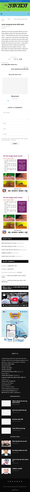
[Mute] (24, 305)
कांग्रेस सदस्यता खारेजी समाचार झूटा (19, 410)
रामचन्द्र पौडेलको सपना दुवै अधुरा (18, 428)
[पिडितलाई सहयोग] (15, 86)
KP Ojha (4, 269)
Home (3, 19)
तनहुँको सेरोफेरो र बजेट (12, 266)
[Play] (3, 305)
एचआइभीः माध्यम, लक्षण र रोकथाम (8, 256)
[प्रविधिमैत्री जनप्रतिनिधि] (6, 471)
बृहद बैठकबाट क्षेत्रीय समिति (17, 419)
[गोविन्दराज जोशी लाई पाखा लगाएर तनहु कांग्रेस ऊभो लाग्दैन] (6, 403)
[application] (15, 299)
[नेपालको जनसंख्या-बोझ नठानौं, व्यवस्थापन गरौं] (6, 462)
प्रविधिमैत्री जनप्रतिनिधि (6, 253)
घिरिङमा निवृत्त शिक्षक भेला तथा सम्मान (9, 243)
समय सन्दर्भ (19, 272)
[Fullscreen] (26, 305)
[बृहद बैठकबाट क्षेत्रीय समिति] (6, 422)
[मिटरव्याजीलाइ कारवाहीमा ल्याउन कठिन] (6, 453)
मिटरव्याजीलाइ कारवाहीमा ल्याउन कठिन (9, 246)
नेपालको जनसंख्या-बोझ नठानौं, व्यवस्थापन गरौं (10, 249)
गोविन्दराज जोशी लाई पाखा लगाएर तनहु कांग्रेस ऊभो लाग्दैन (19, 401)
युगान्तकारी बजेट (11, 269)
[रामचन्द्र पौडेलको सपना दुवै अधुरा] (6, 431)
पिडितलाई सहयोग (15, 96)
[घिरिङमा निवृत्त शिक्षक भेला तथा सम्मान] (6, 444)
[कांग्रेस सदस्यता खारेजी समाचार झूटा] (6, 412)
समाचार (9, 19)
